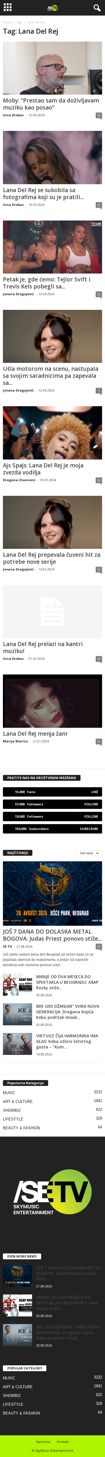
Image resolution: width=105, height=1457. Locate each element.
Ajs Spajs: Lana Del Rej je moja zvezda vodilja (43, 469)
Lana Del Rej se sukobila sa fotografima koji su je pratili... (43, 193)
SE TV (7, 946)
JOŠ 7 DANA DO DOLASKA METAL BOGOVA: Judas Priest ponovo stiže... (52, 935)
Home (7, 22)
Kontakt (63, 1441)
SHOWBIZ (12, 1110)
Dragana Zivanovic (19, 480)
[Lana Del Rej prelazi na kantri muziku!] (52, 611)
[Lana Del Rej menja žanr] (52, 700)
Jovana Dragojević (18, 294)
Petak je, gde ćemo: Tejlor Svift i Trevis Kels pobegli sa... (46, 283)
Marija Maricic (15, 741)
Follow (91, 804)
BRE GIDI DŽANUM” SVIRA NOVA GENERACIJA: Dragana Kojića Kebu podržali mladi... (67, 1011)
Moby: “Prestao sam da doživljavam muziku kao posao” (51, 104)
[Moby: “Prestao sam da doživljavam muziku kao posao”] (52, 68)
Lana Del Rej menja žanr (35, 733)
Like (94, 792)
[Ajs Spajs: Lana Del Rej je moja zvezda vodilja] (52, 432)
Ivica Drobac (13, 115)
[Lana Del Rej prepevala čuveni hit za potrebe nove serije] (52, 522)
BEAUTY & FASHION (21, 1128)
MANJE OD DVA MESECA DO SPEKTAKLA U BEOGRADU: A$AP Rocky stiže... (67, 982)
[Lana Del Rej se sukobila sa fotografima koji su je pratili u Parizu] (52, 157)
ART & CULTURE (18, 1101)
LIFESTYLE (13, 1119)
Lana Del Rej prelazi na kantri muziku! (43, 647)
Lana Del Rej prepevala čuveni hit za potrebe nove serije (51, 558)
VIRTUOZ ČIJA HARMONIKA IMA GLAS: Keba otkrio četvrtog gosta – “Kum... (67, 1041)
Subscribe (89, 828)
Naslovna (43, 1441)
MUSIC (9, 1093)
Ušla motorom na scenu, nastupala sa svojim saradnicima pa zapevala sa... (50, 376)
